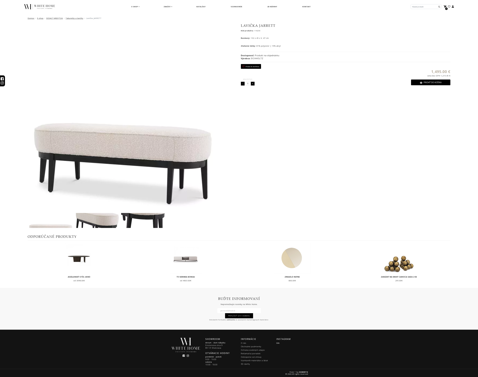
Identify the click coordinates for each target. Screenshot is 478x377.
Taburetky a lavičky (74, 18)
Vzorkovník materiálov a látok (254, 360)
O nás (243, 343)
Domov (31, 18)
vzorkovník (236, 7)
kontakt (306, 7)
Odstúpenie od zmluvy (251, 357)
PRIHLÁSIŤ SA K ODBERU (239, 316)
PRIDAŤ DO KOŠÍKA (433, 82)
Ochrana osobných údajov (253, 350)
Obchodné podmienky (251, 346)
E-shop (40, 18)
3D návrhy (272, 7)
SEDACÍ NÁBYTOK (54, 18)
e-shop (134, 7)
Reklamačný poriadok (251, 353)
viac (278, 343)
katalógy (201, 7)
